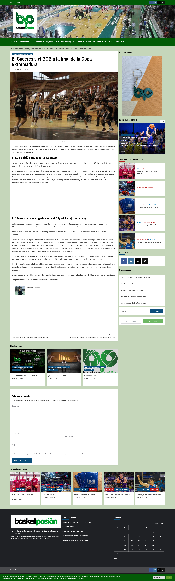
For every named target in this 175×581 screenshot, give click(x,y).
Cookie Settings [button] (159, 577)
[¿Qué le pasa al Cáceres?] (64, 361)
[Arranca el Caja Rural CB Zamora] (127, 206)
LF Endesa (38, 41)
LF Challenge (66, 41)
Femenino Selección (142, 187)
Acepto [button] (169, 577)
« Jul (115, 558)
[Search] (163, 41)
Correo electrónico (69, 435)
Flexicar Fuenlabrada (142, 240)
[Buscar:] (135, 311)
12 (132, 541)
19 (132, 545)
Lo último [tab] (125, 159)
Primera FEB (24, 41)
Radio (88, 41)
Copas (107, 41)
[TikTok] (163, 2)
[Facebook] (151, 2)
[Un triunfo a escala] (127, 188)
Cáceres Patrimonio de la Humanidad (23, 54)
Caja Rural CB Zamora (143, 205)
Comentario (16, 406)
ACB (13, 41)
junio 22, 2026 (16, 378)
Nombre (15, 434)
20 (139, 545)
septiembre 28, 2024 (18, 69)
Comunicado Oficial (92, 375)
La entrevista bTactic (127, 135)
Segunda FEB (51, 41)
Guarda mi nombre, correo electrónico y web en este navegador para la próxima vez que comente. (49, 454)
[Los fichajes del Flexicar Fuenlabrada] (127, 241)
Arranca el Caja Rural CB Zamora (147, 207)
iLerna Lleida (143, 169)
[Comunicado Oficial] (100, 361)
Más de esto (119, 41)
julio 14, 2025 (89, 378)
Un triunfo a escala (143, 190)
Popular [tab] (134, 159)
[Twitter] (159, 2)
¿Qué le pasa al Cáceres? (58, 375)
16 (160, 541)
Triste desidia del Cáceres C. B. (25, 375)
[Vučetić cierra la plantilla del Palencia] (127, 223)
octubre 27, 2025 (53, 378)
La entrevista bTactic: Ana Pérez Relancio (136, 138)
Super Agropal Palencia (150, 222)
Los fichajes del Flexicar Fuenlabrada (149, 242)
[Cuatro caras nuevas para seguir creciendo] (127, 171)
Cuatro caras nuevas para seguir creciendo (135, 277)
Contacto (13, 570)
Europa (79, 41)
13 (139, 541)
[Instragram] (155, 2)
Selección (97, 41)
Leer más (123, 151)
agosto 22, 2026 (17, 499)
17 (117, 545)
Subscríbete (153, 321)
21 (146, 545)
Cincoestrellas (16, 370)
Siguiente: (93, 336)
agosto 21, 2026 (79, 497)
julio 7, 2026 (125, 140)
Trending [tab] (145, 159)
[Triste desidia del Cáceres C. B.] (27, 361)
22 (153, 545)
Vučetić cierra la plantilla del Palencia (149, 225)
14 (146, 541)
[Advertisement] (64, 200)
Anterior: (30, 336)
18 (125, 545)
